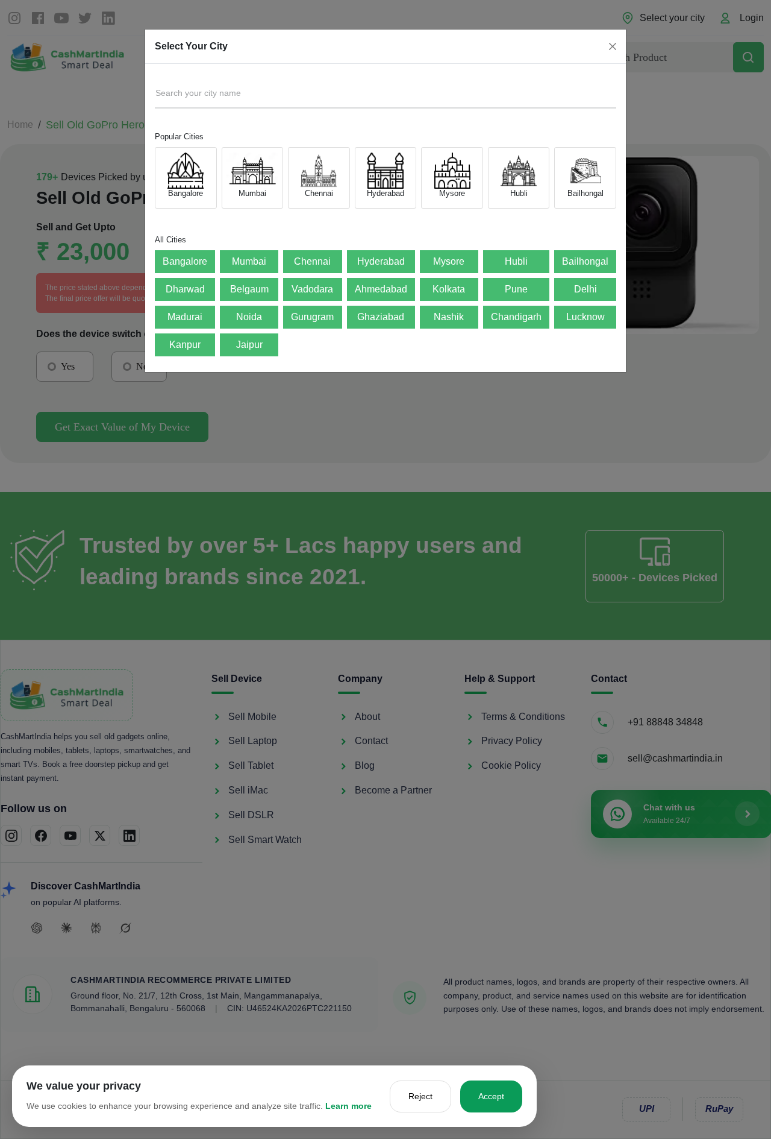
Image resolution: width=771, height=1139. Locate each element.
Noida (249, 317)
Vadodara (312, 289)
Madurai (184, 317)
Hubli (516, 261)
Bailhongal (585, 261)
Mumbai (249, 261)
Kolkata (448, 289)
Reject (420, 1096)
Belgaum (249, 289)
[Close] (612, 46)
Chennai (312, 261)
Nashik (449, 317)
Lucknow (585, 317)
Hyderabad (381, 261)
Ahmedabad (381, 289)
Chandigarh (516, 317)
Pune (516, 289)
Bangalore (185, 261)
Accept (491, 1096)
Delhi (585, 289)
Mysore (448, 261)
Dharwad (185, 289)
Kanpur (185, 344)
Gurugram (312, 317)
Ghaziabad (380, 317)
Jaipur (249, 344)
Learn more (348, 1106)
